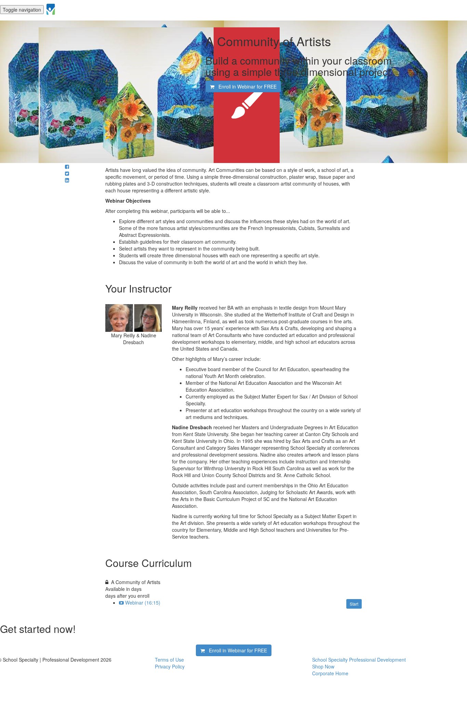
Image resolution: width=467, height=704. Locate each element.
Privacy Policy (170, 666)
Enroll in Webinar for (245, 86)
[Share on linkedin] (67, 180)
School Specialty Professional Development (359, 659)
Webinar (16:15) (142, 602)
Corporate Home (330, 673)
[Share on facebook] (67, 166)
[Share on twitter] (67, 173)
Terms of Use (169, 659)
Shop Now (323, 666)
